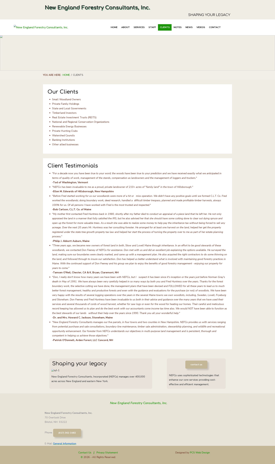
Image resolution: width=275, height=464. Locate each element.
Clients (165, 27)
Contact (215, 27)
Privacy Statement (107, 452)
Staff (152, 27)
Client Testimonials (73, 166)
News (189, 27)
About (125, 27)
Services (139, 27)
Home (114, 27)
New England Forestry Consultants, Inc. (138, 403)
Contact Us (84, 452)
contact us (196, 364)
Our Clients (63, 92)
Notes (178, 27)
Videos (201, 27)
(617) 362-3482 (67, 432)
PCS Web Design (200, 452)
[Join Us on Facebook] (137, 418)
